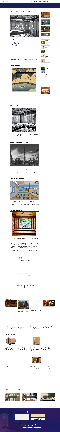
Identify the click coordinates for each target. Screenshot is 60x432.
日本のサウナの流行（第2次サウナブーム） (15, 44)
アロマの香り (13, 247)
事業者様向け (40, 1)
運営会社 (30, 426)
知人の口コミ (21, 269)
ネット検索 (21, 262)
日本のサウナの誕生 (13, 42)
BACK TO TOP (30, 406)
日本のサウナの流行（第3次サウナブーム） (15, 45)
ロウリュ (34, 246)
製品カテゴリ (31, 1)
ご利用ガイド (35, 425)
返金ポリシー (25, 425)
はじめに (12, 40)
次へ (28, 275)
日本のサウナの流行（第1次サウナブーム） (15, 43)
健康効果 (18, 243)
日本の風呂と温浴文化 (13, 41)
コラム (47, 1)
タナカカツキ (15, 238)
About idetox (35, 1)
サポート (44, 1)
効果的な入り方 (22, 243)
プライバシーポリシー (31, 424)
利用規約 (35, 424)
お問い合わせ (28, 425)
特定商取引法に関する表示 (26, 424)
